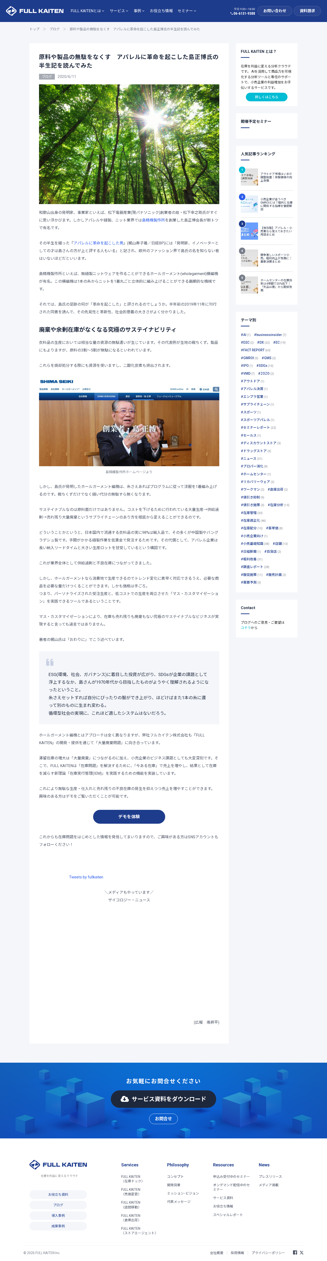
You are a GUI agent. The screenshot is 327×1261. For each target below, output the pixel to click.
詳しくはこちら (266, 97)
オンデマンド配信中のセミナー (231, 1187)
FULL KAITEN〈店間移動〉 (131, 1205)
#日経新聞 (251, 551)
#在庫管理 (252, 513)
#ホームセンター (256, 474)
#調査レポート (255, 567)
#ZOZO (266, 373)
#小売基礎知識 (255, 544)
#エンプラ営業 (254, 397)
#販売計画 (276, 575)
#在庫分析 (278, 505)
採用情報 (237, 1253)
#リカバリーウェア (257, 482)
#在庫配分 (252, 528)
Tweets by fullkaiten (86, 877)
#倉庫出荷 (278, 489)
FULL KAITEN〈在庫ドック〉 (133, 1179)
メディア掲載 (269, 1185)
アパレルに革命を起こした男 (98, 243)
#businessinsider (270, 335)
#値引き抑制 (252, 497)
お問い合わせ (274, 11)
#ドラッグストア (256, 451)
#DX (263, 342)
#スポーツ (251, 412)
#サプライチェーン (257, 404)
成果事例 (58, 1226)
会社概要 (216, 1253)
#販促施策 (252, 575)
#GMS (269, 358)
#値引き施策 (252, 505)
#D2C (247, 342)
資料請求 (307, 11)
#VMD (248, 373)
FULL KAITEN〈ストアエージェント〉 (139, 1231)
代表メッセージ (179, 1202)
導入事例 (58, 1216)
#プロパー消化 (254, 466)
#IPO (247, 366)
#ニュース (251, 458)
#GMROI (249, 358)
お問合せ (163, 1118)
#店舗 (280, 544)
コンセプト (175, 1177)
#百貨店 (272, 551)
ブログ (55, 29)
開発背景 (173, 1185)
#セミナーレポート (258, 427)
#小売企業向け (254, 536)
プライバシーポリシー (268, 1253)
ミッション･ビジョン (183, 1193)
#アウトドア (252, 381)
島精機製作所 (153, 220)
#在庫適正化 (253, 520)
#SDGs (264, 366)
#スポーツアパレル (257, 420)
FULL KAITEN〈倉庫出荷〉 (131, 1218)
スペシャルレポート (228, 1215)
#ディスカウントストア (261, 443)
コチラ (246, 628)
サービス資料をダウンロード (169, 1099)
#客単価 (274, 528)
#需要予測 (251, 582)
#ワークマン (252, 489)
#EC (279, 342)
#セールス (251, 435)
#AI (246, 335)
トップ (34, 29)
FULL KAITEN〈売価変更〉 (131, 1192)
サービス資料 (223, 1198)
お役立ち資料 (58, 1194)
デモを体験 (129, 816)
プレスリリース (270, 1177)
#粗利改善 (252, 559)
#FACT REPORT (256, 350)
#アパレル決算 (254, 389)
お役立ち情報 (161, 11)
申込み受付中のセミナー (231, 1177)
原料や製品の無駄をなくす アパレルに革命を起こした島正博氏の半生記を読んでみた (135, 29)
